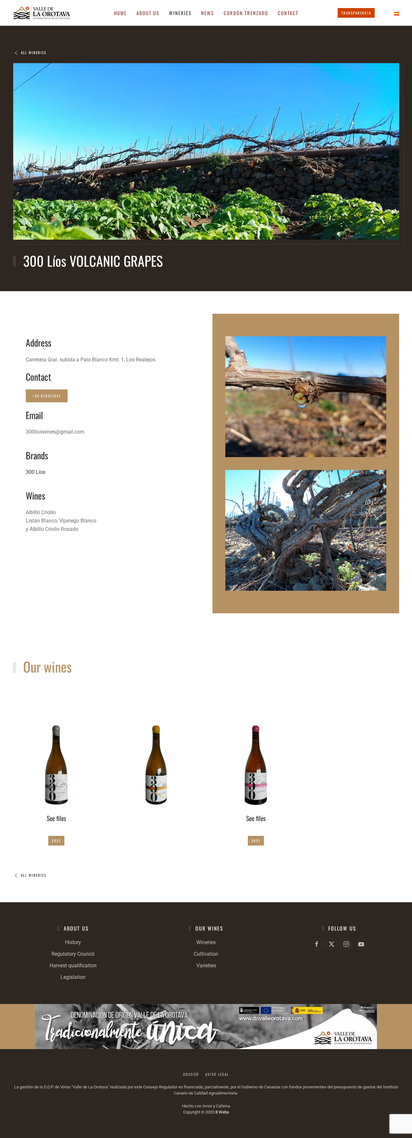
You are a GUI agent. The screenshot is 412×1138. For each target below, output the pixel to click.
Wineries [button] (180, 12)
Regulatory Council (73, 954)
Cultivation (206, 954)
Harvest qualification (73, 965)
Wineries (206, 942)
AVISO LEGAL (217, 1074)
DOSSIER (191, 1074)
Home (120, 12)
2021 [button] (56, 840)
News (207, 12)
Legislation (73, 977)
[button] (56, 763)
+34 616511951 (47, 395)
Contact (288, 12)
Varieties (206, 965)
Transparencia (356, 12)
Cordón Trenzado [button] (246, 12)
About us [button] (147, 12)
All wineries (33, 52)
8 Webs (222, 1112)
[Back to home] (42, 13)
